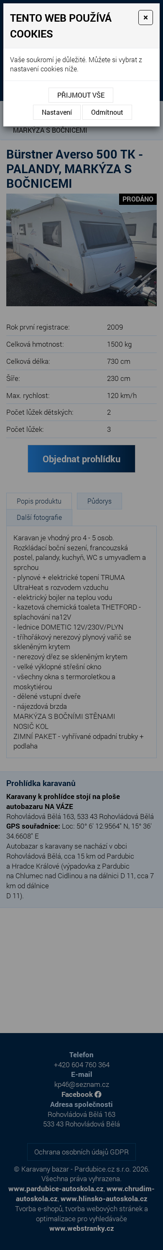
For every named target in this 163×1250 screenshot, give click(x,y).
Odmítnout (107, 112)
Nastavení (57, 112)
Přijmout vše (80, 95)
